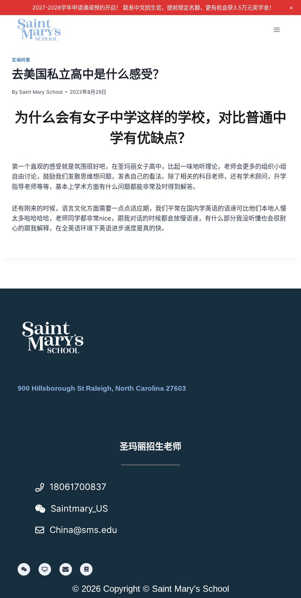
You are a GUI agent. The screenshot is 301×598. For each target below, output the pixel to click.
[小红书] (86, 569)
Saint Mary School (40, 92)
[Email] (65, 569)
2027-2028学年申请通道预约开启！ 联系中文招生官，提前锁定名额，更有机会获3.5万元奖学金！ (153, 7)
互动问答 (21, 59)
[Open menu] (276, 29)
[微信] (24, 569)
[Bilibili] (45, 569)
